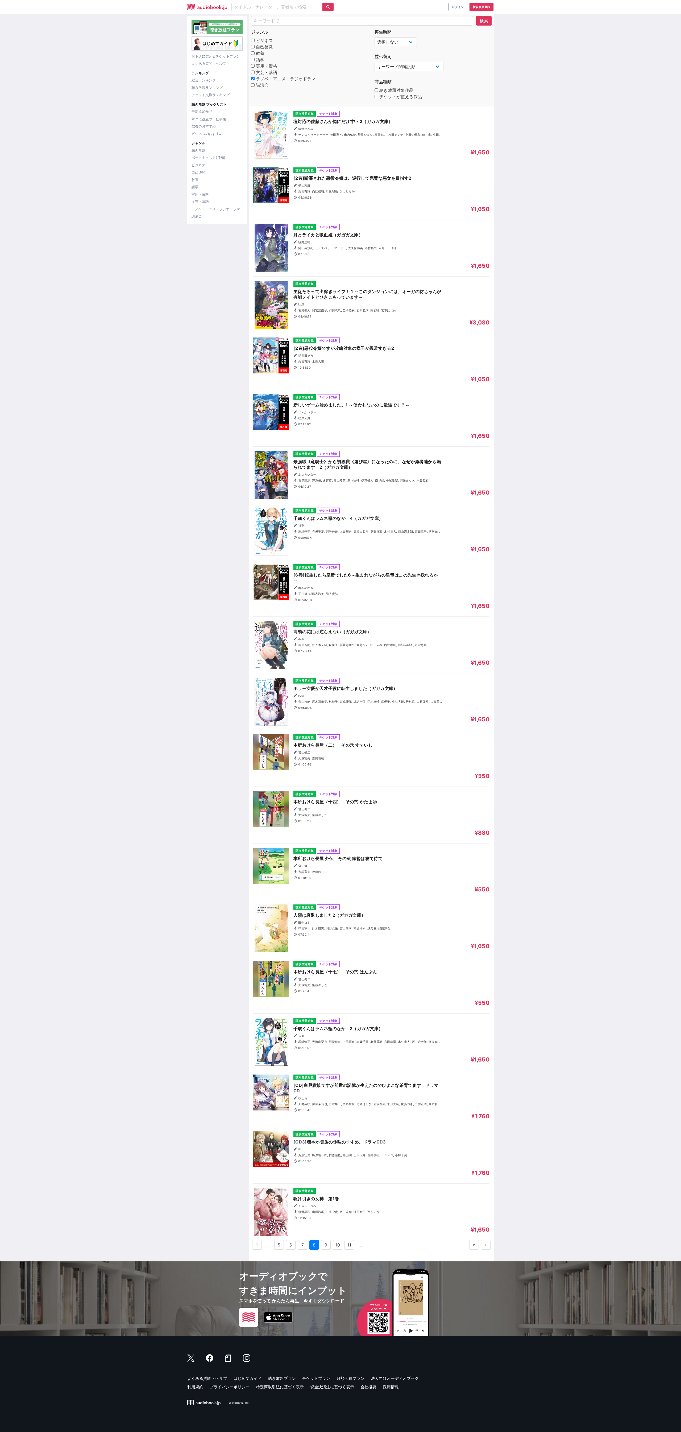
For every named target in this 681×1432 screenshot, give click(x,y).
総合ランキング (204, 80)
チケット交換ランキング (211, 95)
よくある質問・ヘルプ (209, 63)
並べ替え (383, 56)
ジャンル (259, 32)
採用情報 (391, 1386)
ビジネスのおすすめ (207, 133)
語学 (195, 187)
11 (349, 1245)
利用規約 (195, 1386)
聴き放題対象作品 (395, 90)
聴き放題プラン (282, 1378)
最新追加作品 (202, 111)
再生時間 (383, 32)
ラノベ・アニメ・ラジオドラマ (216, 209)
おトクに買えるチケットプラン (216, 56)
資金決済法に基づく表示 (332, 1386)
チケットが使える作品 (400, 96)
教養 (195, 180)
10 (337, 1245)
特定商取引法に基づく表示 (280, 1386)
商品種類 (383, 81)
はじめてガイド (247, 1378)
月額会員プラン (350, 1378)
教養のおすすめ (204, 126)
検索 (484, 20)
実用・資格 (200, 194)
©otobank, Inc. (239, 1403)
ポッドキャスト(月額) (208, 157)
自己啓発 (198, 172)
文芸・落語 (200, 201)
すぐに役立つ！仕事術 (209, 119)
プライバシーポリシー (230, 1386)
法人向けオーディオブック (395, 1378)
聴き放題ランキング (207, 87)
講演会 (197, 216)
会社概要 (368, 1386)
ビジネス (198, 165)
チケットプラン (316, 1378)
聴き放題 (198, 150)
